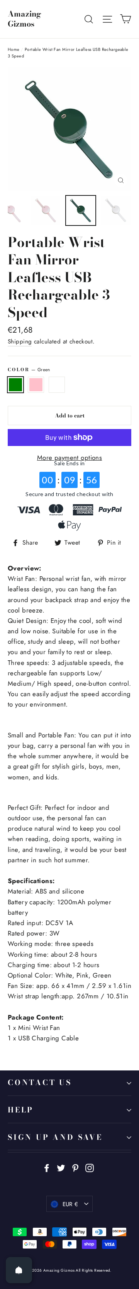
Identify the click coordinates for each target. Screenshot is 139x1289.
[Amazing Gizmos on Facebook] (46, 1167)
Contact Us (40, 1082)
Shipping (20, 341)
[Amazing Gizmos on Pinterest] (75, 1167)
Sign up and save (55, 1137)
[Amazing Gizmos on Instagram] (89, 1167)
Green (15, 384)
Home (14, 49)
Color (29, 369)
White (56, 384)
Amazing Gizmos (24, 19)
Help (21, 1110)
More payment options (69, 457)
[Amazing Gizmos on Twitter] (61, 1167)
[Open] (19, 1270)
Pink (36, 384)
